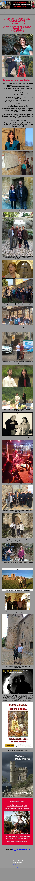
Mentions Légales (17, 864)
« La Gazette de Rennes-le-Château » (21, 850)
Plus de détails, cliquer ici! (17, 847)
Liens (17, 867)
